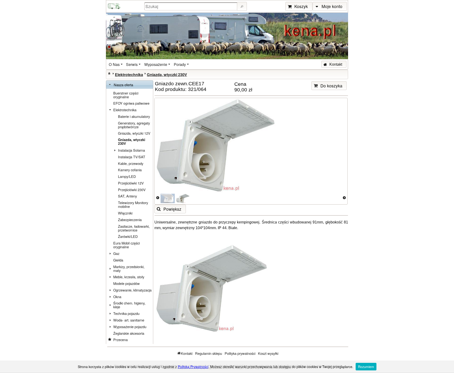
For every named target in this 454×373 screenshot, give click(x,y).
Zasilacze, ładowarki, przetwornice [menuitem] (134, 228)
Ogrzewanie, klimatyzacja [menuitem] (132, 289)
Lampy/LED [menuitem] (127, 176)
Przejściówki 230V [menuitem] (132, 189)
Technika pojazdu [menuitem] (126, 313)
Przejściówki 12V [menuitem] (131, 182)
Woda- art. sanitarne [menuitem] (128, 319)
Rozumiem (366, 366)
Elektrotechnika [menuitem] (124, 109)
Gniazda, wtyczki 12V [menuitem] (134, 133)
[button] (242, 6)
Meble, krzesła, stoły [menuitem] (128, 276)
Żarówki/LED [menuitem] (128, 236)
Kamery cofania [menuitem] (130, 169)
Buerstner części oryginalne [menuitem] (125, 94)
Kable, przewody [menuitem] (130, 163)
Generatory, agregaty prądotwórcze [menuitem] (134, 124)
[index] (109, 73)
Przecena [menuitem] (120, 339)
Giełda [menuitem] (118, 259)
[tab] (129, 84)
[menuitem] (116, 64)
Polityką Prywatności (193, 366)
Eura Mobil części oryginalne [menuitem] (126, 244)
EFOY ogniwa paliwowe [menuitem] (131, 103)
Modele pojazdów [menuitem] (126, 283)
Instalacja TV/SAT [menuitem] (131, 156)
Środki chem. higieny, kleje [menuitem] (129, 304)
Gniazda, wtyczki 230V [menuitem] (131, 141)
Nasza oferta (123, 84)
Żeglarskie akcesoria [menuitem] (128, 333)
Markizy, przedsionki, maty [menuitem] (128, 268)
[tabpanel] (129, 216)
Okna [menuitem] (117, 296)
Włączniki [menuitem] (125, 212)
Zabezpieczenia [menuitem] (130, 219)
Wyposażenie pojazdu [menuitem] (129, 326)
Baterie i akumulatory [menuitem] (134, 116)
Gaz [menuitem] (116, 253)
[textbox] (191, 6)
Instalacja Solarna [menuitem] (131, 150)
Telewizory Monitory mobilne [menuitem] (133, 204)
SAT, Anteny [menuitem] (127, 195)
